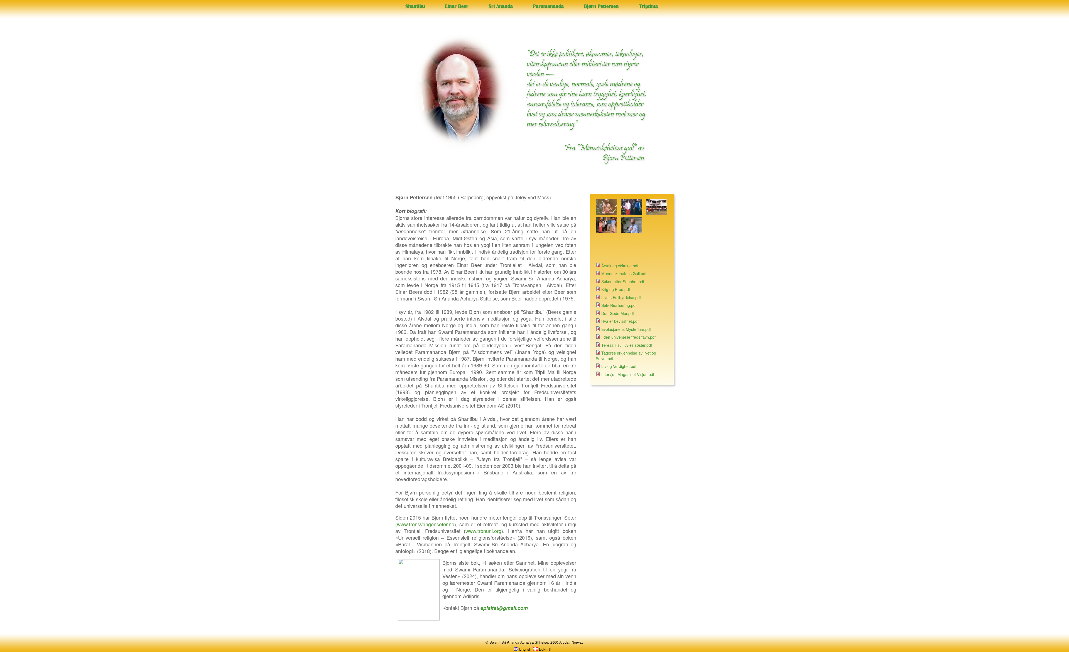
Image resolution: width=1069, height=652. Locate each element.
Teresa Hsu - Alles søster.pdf (626, 345)
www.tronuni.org (483, 530)
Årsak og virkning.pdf (619, 265)
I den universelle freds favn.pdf (628, 337)
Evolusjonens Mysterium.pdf (626, 329)
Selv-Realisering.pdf (619, 305)
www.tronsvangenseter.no (425, 524)
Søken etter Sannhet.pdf (622, 281)
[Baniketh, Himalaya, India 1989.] (606, 213)
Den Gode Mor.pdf (617, 313)
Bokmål (544, 649)
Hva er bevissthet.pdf (620, 321)
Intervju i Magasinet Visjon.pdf (627, 374)
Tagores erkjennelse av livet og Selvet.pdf (626, 355)
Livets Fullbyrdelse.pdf (621, 297)
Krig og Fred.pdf (615, 289)
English (524, 649)
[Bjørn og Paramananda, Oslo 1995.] (631, 213)
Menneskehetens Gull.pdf (623, 273)
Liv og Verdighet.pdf (618, 366)
